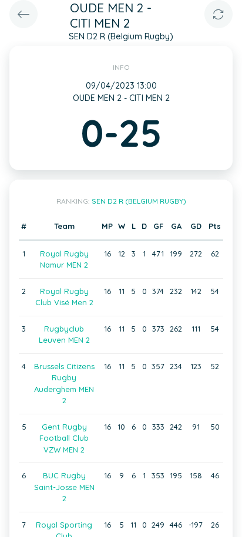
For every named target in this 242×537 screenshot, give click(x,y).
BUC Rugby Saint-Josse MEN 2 (64, 487)
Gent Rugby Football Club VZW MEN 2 (64, 438)
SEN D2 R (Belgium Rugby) (139, 201)
